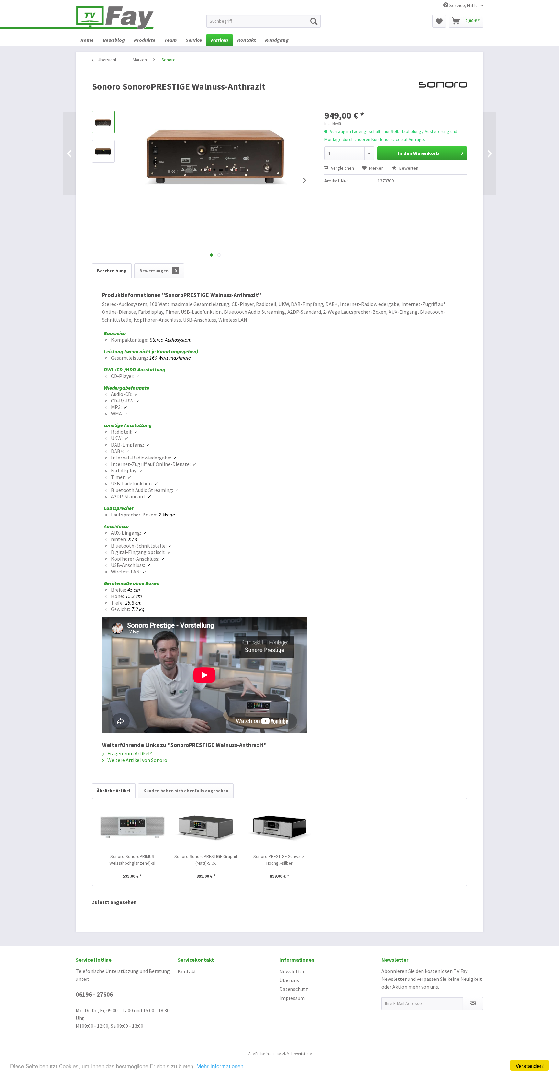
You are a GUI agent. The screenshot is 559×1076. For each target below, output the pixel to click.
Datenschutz (294, 989)
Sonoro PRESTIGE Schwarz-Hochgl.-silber (279, 860)
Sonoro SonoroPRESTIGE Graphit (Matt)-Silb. (205, 860)
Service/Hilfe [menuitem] (463, 5)
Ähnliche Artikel (113, 791)
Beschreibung (111, 271)
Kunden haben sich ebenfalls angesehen (185, 791)
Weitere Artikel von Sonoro (136, 760)
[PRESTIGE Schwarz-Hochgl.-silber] (279, 827)
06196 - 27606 (94, 994)
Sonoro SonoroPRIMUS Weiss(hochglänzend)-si (132, 860)
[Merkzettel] (439, 21)
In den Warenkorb (418, 153)
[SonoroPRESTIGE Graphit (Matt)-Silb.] (206, 827)
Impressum (292, 998)
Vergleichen (342, 168)
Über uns (289, 980)
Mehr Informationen (219, 1066)
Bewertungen (158, 271)
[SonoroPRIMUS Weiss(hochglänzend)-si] (132, 827)
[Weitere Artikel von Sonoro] (443, 93)
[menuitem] (263, 21)
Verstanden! (529, 1065)
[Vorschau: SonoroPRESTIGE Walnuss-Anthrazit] (103, 122)
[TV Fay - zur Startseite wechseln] (115, 17)
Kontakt (187, 971)
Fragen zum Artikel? (129, 753)
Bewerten (408, 168)
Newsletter (292, 971)
